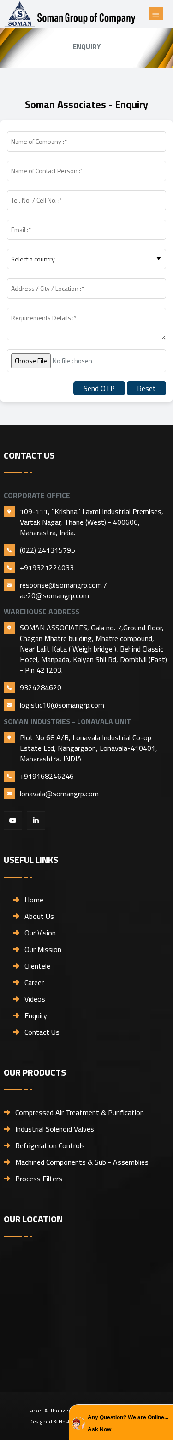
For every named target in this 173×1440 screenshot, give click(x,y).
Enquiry (35, 1015)
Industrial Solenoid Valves (54, 1128)
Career (34, 982)
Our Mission (42, 949)
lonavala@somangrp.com (59, 793)
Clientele (37, 965)
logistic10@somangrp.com (62, 705)
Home (33, 899)
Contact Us (42, 1031)
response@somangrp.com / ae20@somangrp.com (63, 590)
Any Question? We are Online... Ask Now (128, 1423)
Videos (34, 998)
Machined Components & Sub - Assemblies (82, 1162)
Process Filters (38, 1178)
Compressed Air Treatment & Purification (79, 1112)
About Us (39, 916)
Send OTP (99, 388)
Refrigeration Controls (50, 1145)
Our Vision (40, 932)
